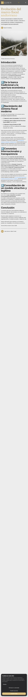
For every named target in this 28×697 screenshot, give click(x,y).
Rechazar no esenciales (14, 687)
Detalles (4, 684)
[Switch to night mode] (18, 2)
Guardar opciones (14, 690)
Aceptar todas (14, 693)
